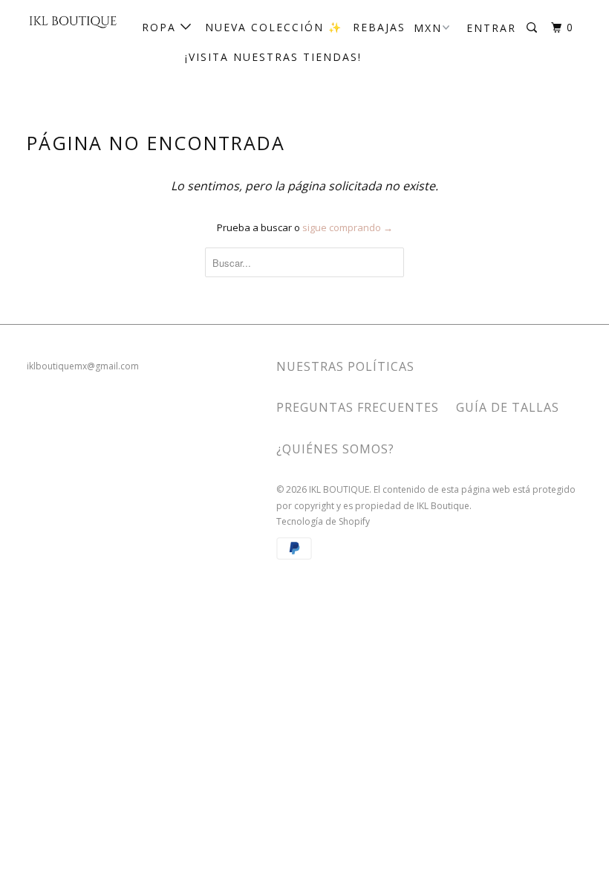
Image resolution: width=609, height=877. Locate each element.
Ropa (161, 27)
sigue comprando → (347, 227)
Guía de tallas (507, 407)
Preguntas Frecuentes (357, 407)
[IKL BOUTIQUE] (73, 21)
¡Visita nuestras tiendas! (273, 57)
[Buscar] (534, 28)
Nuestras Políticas (345, 366)
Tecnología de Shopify (323, 521)
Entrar (491, 28)
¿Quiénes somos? (335, 449)
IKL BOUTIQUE (339, 489)
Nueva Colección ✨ (273, 27)
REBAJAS (379, 27)
